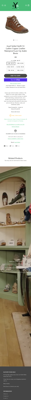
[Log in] (26, 5)
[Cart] (28, 5)
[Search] (2, 5)
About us (5, 393)
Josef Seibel (17, 142)
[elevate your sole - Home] (15, 5)
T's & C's (5, 398)
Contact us (5, 396)
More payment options (15, 83)
